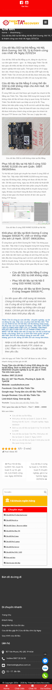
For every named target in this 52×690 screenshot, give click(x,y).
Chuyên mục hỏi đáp (12, 563)
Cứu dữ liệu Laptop (12, 541)
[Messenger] (45, 661)
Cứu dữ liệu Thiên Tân (23, 388)
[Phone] (45, 676)
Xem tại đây (24, 399)
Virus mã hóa (10, 557)
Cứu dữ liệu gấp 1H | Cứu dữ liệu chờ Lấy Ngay (21, 630)
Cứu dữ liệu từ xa (11, 520)
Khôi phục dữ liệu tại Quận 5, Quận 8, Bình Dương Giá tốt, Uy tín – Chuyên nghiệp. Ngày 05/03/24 (30, 422)
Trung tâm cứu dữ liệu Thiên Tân (30, 392)
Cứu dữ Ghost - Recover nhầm (16, 525)
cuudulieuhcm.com (20, 385)
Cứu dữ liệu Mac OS (12, 531)
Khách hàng (7, 620)
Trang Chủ (6, 615)
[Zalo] (45, 668)
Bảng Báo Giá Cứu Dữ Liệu (13, 625)
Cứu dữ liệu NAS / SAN (13, 552)
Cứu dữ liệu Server (12, 547)
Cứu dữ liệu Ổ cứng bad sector (16, 515)
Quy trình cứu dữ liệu (11, 635)
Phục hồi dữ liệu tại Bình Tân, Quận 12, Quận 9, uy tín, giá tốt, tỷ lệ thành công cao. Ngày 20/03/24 (14, 470)
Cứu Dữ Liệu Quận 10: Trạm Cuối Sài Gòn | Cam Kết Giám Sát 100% (25, 12)
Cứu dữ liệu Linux (12, 536)
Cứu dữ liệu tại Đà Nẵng (22, 416)
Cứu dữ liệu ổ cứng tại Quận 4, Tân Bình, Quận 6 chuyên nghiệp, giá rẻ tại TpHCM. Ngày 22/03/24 (38, 471)
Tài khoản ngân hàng (22, 500)
